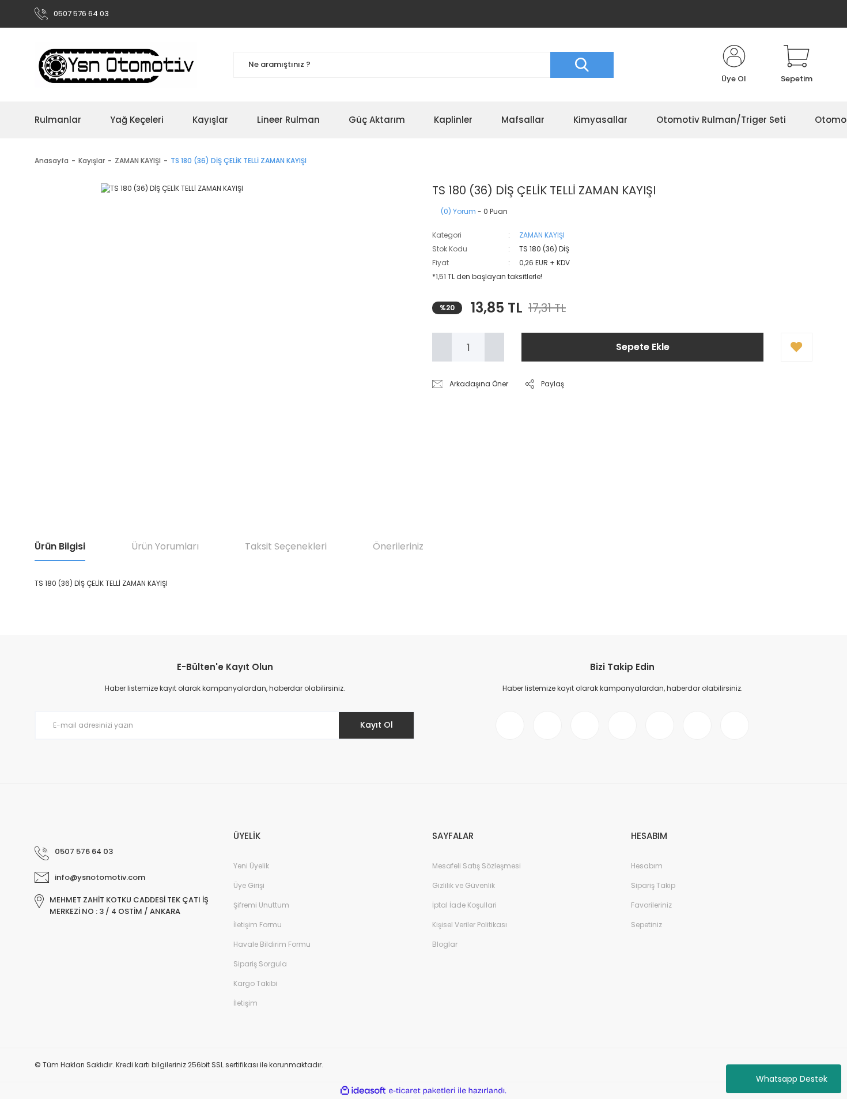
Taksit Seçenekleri (286, 546)
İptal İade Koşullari (464, 905)
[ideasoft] (363, 1090)
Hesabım (647, 866)
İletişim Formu (257, 924)
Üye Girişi (248, 885)
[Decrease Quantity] (442, 347)
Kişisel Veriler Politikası (469, 924)
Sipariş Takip (653, 885)
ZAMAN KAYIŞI (542, 235)
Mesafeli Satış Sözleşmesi (476, 866)
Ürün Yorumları (165, 546)
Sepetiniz (646, 924)
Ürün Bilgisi (60, 546)
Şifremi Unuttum (261, 905)
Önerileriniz (398, 546)
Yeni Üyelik (251, 866)
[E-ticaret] (422, 1091)
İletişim (245, 1003)
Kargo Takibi (255, 983)
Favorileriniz (651, 905)
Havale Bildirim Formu (272, 944)
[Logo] (116, 65)
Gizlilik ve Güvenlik (463, 885)
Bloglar (444, 944)
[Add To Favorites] (796, 347)
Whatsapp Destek (791, 1079)
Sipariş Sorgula (260, 964)
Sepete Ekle (643, 346)
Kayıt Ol (376, 725)
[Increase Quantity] (494, 347)
